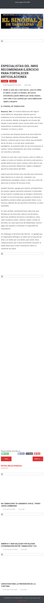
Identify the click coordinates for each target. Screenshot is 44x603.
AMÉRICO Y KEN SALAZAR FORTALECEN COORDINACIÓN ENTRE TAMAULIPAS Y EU (18, 545)
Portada (4, 81)
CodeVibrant (22, 600)
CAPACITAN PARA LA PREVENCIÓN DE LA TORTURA (18, 585)
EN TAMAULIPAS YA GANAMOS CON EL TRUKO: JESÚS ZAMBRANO (21, 505)
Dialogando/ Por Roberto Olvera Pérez (8, 459)
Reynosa (13, 81)
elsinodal (28, 85)
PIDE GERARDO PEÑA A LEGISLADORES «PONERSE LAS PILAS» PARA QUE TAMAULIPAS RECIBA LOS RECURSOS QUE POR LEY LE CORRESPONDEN (38, 459)
